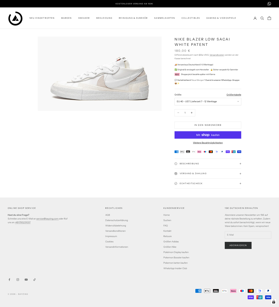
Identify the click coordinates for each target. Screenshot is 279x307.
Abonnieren (238, 245)
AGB (107, 214)
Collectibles (190, 18)
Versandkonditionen (115, 230)
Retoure (167, 236)
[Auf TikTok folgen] (34, 279)
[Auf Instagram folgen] (17, 279)
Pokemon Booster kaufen (176, 257)
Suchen (167, 220)
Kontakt (167, 230)
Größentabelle (234, 94)
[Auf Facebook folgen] (9, 279)
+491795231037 (23, 222)
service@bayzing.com (47, 218)
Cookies (109, 241)
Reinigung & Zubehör (133, 18)
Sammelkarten (164, 18)
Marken (66, 18)
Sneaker (84, 18)
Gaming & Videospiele (221, 18)
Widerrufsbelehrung (115, 225)
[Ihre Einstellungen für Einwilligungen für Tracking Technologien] (273, 301)
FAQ (165, 225)
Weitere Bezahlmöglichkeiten (208, 142)
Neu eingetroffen (42, 18)
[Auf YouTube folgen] (26, 279)
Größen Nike (169, 246)
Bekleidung (104, 18)
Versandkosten (217, 55)
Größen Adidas (171, 241)
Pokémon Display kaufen (176, 252)
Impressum (111, 236)
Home (166, 214)
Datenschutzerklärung (116, 220)
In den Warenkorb (207, 125)
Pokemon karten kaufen (175, 262)
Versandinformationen (116, 246)
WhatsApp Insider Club (175, 268)
